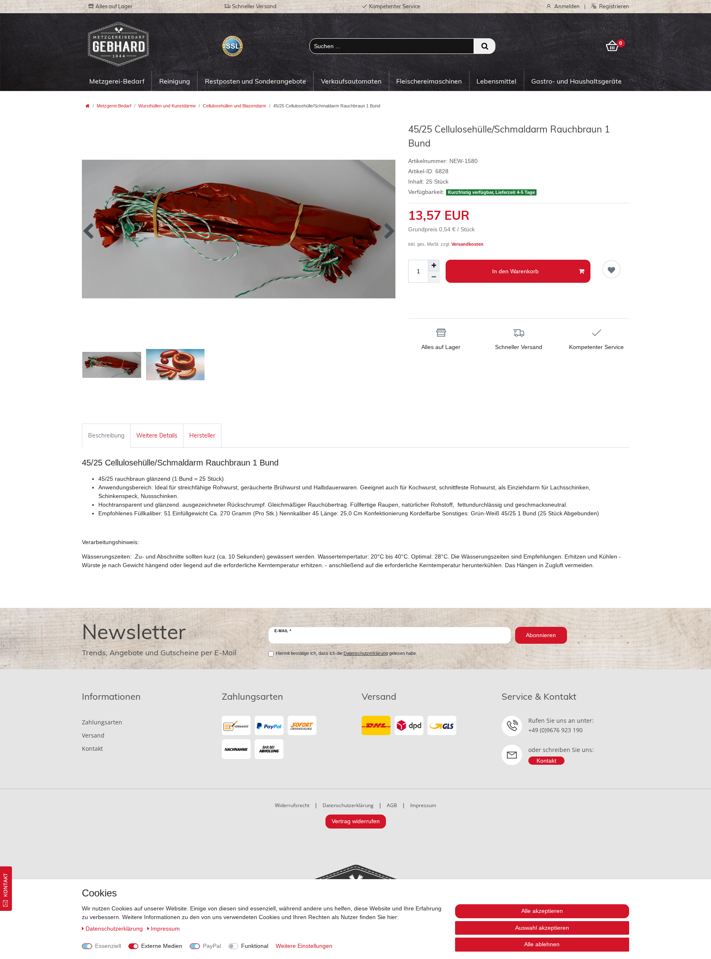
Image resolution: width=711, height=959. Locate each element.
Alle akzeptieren (542, 911)
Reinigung (174, 81)
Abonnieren (541, 635)
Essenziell (108, 946)
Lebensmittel (496, 81)
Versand (93, 735)
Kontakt (92, 748)
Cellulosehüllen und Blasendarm (234, 105)
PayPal (212, 946)
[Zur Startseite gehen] (88, 105)
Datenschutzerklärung (348, 805)
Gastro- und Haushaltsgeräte (576, 81)
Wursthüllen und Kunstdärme (167, 105)
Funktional (254, 946)
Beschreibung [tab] (106, 435)
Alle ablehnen (542, 944)
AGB (392, 805)
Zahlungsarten (102, 722)
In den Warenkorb (515, 271)
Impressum (423, 805)
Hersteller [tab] (202, 435)
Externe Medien (161, 946)
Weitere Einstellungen (304, 946)
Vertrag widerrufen (356, 821)
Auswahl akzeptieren (542, 927)
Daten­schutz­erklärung (115, 928)
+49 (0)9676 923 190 (555, 730)
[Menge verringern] (433, 277)
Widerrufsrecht (292, 805)
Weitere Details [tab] (156, 435)
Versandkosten (467, 244)
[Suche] (484, 46)
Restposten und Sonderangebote (255, 81)
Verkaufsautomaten (351, 81)
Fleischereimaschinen (429, 81)
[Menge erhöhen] (433, 265)
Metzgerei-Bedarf (116, 81)
